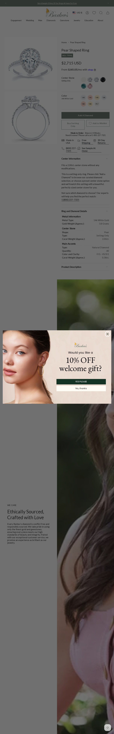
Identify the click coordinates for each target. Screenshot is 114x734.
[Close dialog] (107, 334)
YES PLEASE (81, 381)
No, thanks (81, 388)
